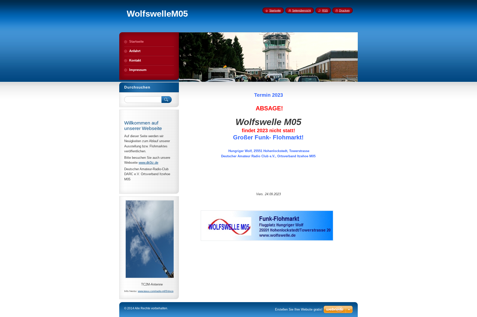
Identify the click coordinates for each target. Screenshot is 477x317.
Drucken (344, 10)
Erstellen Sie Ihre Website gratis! (298, 309)
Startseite (275, 10)
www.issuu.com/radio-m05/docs (155, 291)
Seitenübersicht (301, 10)
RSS (325, 10)
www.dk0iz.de (148, 162)
